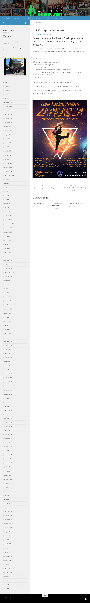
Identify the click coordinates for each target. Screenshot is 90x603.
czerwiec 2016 (8, 536)
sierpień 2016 (8, 532)
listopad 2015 (8, 564)
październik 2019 (9, 386)
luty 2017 (6, 507)
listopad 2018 (8, 426)
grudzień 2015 (8, 560)
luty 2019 (6, 414)
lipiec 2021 (7, 317)
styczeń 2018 (8, 463)
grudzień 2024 (8, 167)
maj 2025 (6, 147)
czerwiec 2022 (8, 289)
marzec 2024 (8, 204)
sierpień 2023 (8, 232)
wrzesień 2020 (8, 358)
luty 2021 (6, 337)
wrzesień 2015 (8, 572)
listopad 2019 (8, 382)
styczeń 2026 (8, 115)
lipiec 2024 (7, 187)
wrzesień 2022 (8, 277)
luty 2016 (6, 552)
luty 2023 (6, 256)
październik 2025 (9, 127)
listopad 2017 (8, 471)
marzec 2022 (8, 301)
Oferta (55, 18)
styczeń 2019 (8, 418)
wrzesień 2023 (8, 228)
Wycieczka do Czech (8, 30)
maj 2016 (6, 540)
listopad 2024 (8, 171)
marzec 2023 (8, 252)
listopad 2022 (8, 268)
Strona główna (7, 18)
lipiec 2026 (7, 90)
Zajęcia (38, 18)
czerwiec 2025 (8, 143)
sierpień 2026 (8, 86)
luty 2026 (6, 110)
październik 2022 (9, 273)
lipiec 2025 (7, 139)
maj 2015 (6, 584)
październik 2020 (9, 354)
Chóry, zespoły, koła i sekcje (10, 36)
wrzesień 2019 (8, 390)
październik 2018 (9, 431)
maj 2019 (6, 406)
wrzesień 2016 (8, 528)
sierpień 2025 (8, 135)
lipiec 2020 (7, 366)
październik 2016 (9, 524)
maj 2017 (6, 495)
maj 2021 (6, 325)
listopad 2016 (8, 520)
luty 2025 (6, 159)
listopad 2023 (8, 220)
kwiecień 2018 (8, 455)
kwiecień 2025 (8, 151)
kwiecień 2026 (8, 102)
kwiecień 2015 (8, 589)
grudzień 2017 (8, 467)
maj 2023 (6, 244)
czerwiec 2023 (8, 240)
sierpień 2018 (8, 439)
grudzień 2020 (8, 345)
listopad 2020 (8, 349)
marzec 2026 (8, 106)
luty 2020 (6, 370)
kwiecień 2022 (8, 297)
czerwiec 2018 (8, 447)
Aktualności (17, 18)
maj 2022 (6, 293)
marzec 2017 (8, 503)
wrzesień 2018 (8, 435)
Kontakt (62, 18)
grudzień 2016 (8, 516)
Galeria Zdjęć (47, 18)
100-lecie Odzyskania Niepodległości (57, 204)
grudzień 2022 (8, 264)
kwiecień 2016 (8, 544)
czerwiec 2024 (8, 191)
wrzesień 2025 (8, 131)
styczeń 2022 (8, 309)
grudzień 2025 (8, 119)
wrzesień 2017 (8, 479)
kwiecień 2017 (8, 499)
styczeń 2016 (8, 556)
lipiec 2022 (7, 285)
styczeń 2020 (8, 374)
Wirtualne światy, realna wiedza (11, 42)
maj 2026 (6, 98)
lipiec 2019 (7, 398)
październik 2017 (9, 475)
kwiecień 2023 (8, 248)
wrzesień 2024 (8, 179)
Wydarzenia (37, 23)
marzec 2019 (8, 410)
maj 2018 (6, 451)
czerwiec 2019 (8, 402)
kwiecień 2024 (8, 200)
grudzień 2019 (8, 378)
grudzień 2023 (8, 216)
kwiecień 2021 (8, 329)
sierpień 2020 (8, 362)
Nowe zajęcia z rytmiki (39, 203)
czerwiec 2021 (8, 321)
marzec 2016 (8, 548)
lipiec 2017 (7, 487)
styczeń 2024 (8, 212)
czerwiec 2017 (8, 491)
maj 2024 (6, 196)
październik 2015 (9, 568)
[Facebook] (26, 23)
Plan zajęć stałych (28, 18)
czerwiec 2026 (8, 94)
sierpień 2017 (8, 483)
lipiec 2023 (7, 236)
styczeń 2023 (8, 260)
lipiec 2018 (7, 443)
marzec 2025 (8, 155)
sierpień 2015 (8, 576)
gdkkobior (37, 34)
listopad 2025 (8, 123)
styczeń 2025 (8, 163)
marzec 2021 (8, 333)
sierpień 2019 (8, 394)
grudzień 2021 (8, 313)
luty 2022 (6, 305)
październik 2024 (9, 175)
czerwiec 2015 (8, 580)
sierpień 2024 (8, 183)
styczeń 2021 (8, 341)
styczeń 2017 (8, 512)
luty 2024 (6, 208)
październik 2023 (9, 224)
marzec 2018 (8, 459)
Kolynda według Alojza (76, 203)
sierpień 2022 (8, 281)
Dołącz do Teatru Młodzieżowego (12, 48)
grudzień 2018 (8, 422)
